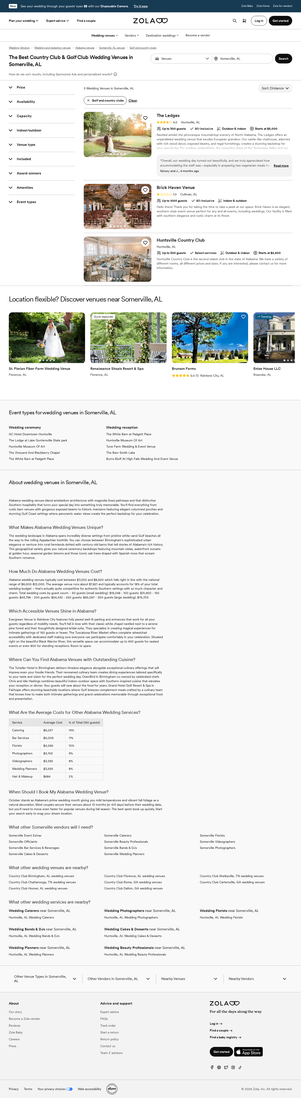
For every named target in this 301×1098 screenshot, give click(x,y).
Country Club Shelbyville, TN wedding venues (232, 876)
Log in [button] (259, 20)
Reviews (14, 1025)
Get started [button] (280, 20)
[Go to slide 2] (114, 154)
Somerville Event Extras (25, 835)
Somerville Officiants (23, 841)
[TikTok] (240, 1068)
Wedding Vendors (19, 47)
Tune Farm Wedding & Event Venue (131, 446)
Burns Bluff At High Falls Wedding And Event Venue (142, 459)
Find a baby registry (223, 1037)
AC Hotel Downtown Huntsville (30, 434)
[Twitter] (226, 1068)
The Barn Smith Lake (120, 452)
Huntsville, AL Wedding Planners (31, 954)
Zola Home (262, 5)
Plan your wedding (22, 20)
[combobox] (243, 58)
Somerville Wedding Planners (124, 854)
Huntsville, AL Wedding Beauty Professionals (135, 954)
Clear (132, 100)
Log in (214, 1023)
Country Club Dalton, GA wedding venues (133, 888)
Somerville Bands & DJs (120, 848)
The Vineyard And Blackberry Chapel (34, 452)
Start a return (109, 1032)
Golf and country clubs (143, 47)
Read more (281, 165)
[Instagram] (233, 1068)
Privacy (14, 1089)
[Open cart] (244, 21)
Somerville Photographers (217, 848)
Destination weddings (161, 35)
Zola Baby (247, 5)
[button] (207, 58)
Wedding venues (103, 35)
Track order (108, 1025)
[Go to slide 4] (121, 154)
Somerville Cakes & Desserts (28, 854)
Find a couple (86, 20)
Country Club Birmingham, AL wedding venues (41, 876)
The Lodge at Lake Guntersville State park (38, 440)
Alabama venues (84, 47)
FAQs (104, 1018)
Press (12, 1046)
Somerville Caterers (117, 835)
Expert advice (55, 20)
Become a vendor (198, 35)
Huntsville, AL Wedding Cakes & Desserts (133, 936)
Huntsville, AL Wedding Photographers (131, 917)
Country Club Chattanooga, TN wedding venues (42, 882)
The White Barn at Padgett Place (31, 459)
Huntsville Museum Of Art (27, 446)
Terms (28, 1089)
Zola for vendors (282, 5)
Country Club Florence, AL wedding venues (134, 876)
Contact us (107, 1046)
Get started (221, 1052)
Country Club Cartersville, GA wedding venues (232, 882)
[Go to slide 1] (110, 154)
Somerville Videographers (217, 841)
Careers (14, 1039)
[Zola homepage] (150, 20)
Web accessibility (89, 1089)
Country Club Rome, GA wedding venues (133, 882)
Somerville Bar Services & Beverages (34, 848)
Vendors (130, 35)
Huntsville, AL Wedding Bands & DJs (34, 936)
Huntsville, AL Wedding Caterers (31, 917)
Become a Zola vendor (24, 1018)
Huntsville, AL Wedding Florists (221, 917)
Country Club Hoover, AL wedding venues (38, 888)
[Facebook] (212, 1068)
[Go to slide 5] (124, 154)
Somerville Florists (212, 835)
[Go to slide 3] (117, 154)
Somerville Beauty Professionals (126, 841)
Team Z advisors (111, 1053)
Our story (15, 1012)
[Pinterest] (219, 1068)
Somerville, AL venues (112, 47)
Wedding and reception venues (52, 47)
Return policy (109, 1039)
